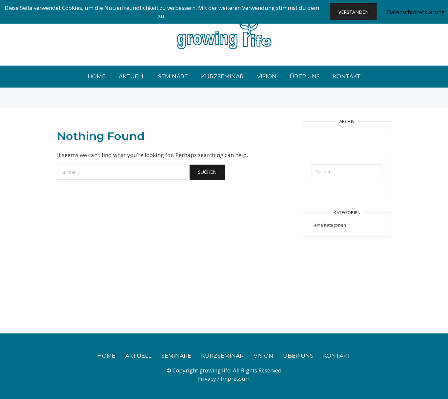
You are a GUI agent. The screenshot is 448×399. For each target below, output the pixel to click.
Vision (266, 76)
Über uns (305, 76)
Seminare (173, 76)
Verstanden (353, 12)
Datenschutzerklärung (416, 12)
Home (97, 76)
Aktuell (132, 76)
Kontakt (347, 76)
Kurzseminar (222, 76)
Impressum (236, 378)
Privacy (207, 378)
